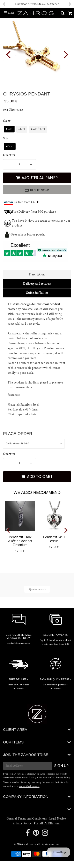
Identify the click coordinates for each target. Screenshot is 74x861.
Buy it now (39, 190)
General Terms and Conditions (27, 819)
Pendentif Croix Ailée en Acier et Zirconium (20, 541)
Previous (8, 54)
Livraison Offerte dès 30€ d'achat (37, 4)
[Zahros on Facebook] (28, 834)
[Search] (62, 13)
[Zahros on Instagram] (45, 834)
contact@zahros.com (29, 786)
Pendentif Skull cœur (54, 539)
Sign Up (61, 765)
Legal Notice (57, 819)
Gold (9, 129)
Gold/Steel (38, 129)
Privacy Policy (63, 777)
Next (66, 54)
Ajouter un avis (37, 589)
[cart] (70, 13)
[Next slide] (69, 4)
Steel (21, 129)
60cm (9, 146)
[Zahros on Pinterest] (36, 834)
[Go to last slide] (4, 4)
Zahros (28, 844)
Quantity (9, 155)
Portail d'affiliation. (47, 823)
